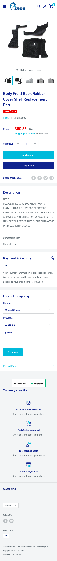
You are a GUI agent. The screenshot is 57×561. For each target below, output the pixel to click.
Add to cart (28, 155)
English (8, 505)
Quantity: (8, 143)
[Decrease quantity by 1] (18, 143)
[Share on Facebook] (33, 177)
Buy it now (28, 165)
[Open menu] (4, 6)
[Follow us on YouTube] (11, 521)
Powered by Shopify (12, 554)
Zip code (7, 332)
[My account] (44, 6)
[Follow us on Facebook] (5, 521)
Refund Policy (10, 366)
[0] (51, 6)
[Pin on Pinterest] (39, 177)
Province (8, 317)
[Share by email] (51, 177)
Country (7, 303)
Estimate (13, 351)
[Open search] (38, 6)
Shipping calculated (25, 133)
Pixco (6, 118)
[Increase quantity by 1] (35, 143)
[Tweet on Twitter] (45, 177)
